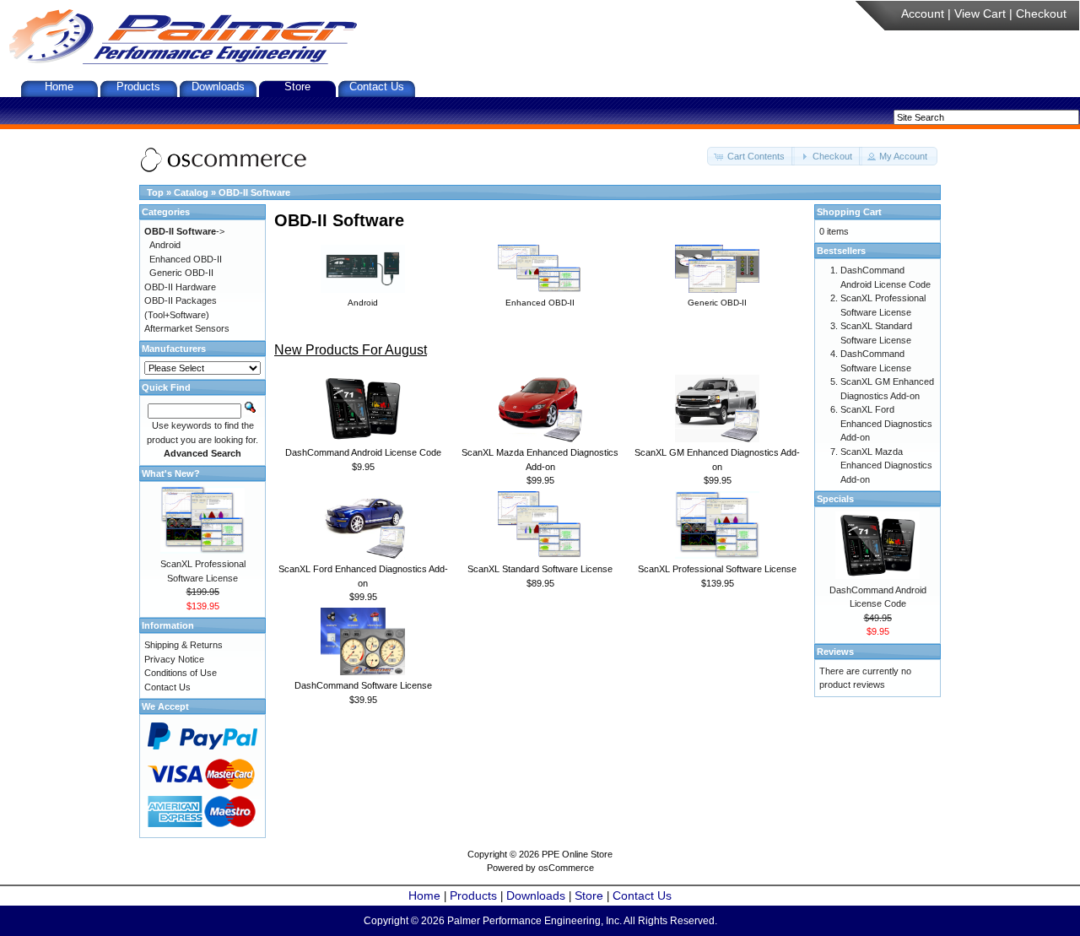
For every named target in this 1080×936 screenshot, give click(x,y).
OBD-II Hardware (180, 287)
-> (184, 231)
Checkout (1041, 13)
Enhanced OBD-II (185, 259)
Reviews (835, 652)
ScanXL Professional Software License (717, 569)
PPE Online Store (577, 854)
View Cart (980, 13)
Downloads (218, 86)
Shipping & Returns (183, 645)
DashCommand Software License (363, 685)
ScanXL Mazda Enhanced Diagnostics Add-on (886, 465)
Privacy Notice (174, 659)
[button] (751, 156)
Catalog (191, 192)
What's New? (171, 473)
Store (297, 86)
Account (922, 13)
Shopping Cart (849, 212)
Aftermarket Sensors (187, 328)
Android (165, 245)
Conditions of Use (180, 673)
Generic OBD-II (181, 273)
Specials (835, 499)
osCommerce (566, 868)
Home (59, 86)
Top (155, 192)
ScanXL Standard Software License (540, 569)
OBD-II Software (254, 192)
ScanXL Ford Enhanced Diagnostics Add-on (886, 423)
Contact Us (376, 86)
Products (138, 86)
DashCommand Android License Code (363, 452)
